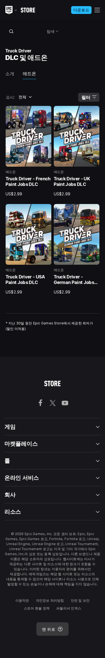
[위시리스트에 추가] (45, 112)
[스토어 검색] (11, 31)
